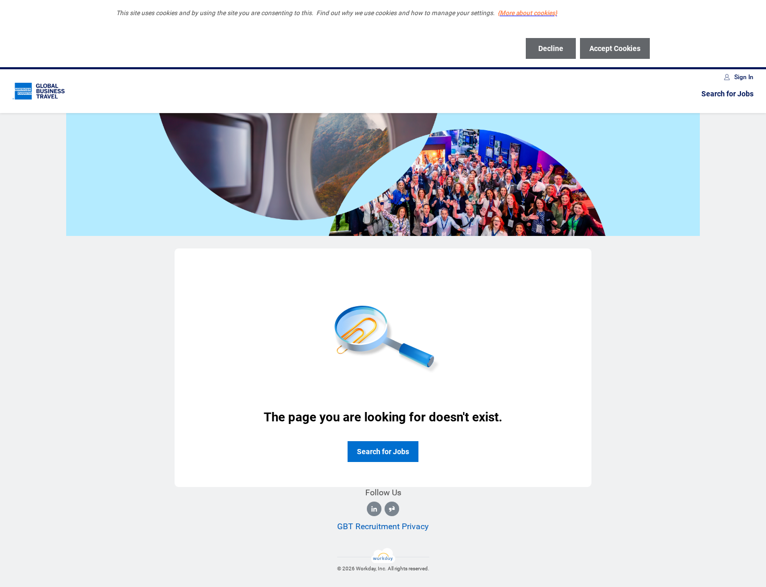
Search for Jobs (727, 94)
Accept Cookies (614, 48)
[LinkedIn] (374, 509)
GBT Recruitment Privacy (383, 526)
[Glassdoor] (392, 509)
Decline (550, 48)
